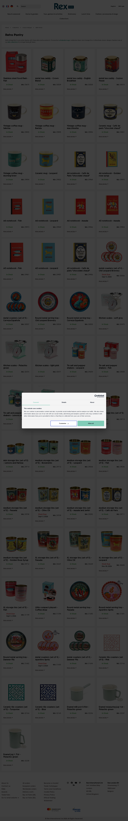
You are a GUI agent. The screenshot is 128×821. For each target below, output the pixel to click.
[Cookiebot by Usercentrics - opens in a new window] (96, 396)
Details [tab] (64, 402)
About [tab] (92, 402)
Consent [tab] (36, 402)
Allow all (91, 423)
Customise (62, 423)
